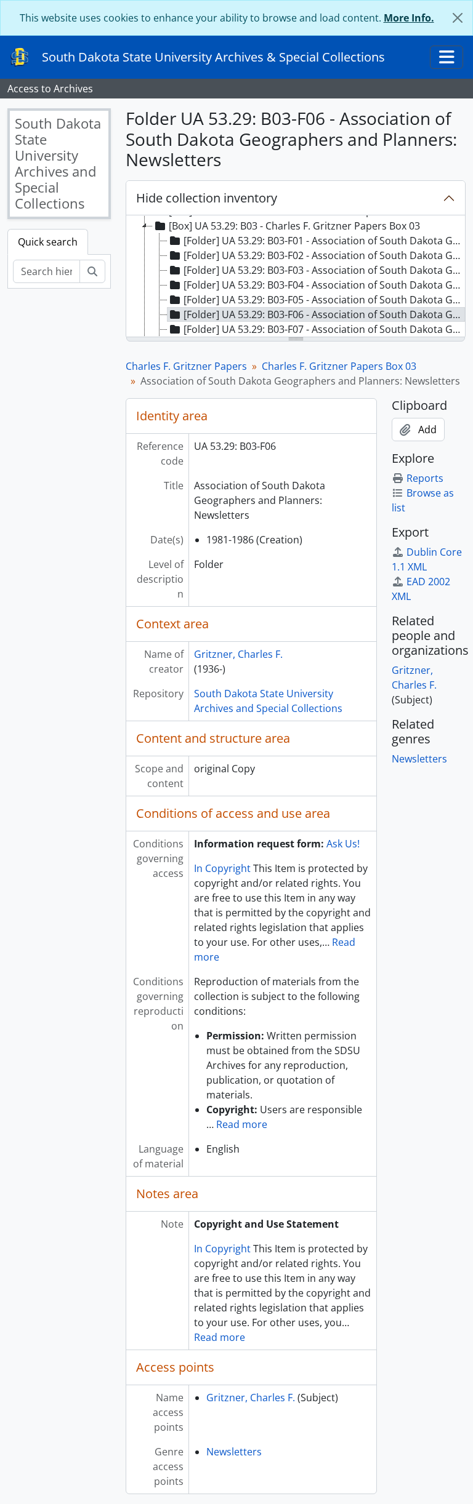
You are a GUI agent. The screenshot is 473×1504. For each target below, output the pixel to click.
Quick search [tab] (48, 242)
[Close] (457, 18)
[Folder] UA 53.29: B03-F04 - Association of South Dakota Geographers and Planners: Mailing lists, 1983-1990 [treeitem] (324, 285)
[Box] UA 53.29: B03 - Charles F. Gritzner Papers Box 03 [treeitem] (294, 226)
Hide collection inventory (206, 198)
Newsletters (234, 1451)
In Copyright (222, 868)
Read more (241, 1124)
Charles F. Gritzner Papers (186, 366)
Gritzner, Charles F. (238, 654)
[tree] (295, 276)
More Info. (409, 18)
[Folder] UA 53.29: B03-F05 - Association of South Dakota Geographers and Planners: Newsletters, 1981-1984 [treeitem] (324, 299)
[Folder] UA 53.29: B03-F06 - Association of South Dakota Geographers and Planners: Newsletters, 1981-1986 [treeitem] (324, 314)
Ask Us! (343, 843)
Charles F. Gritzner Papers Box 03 (339, 366)
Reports (424, 478)
